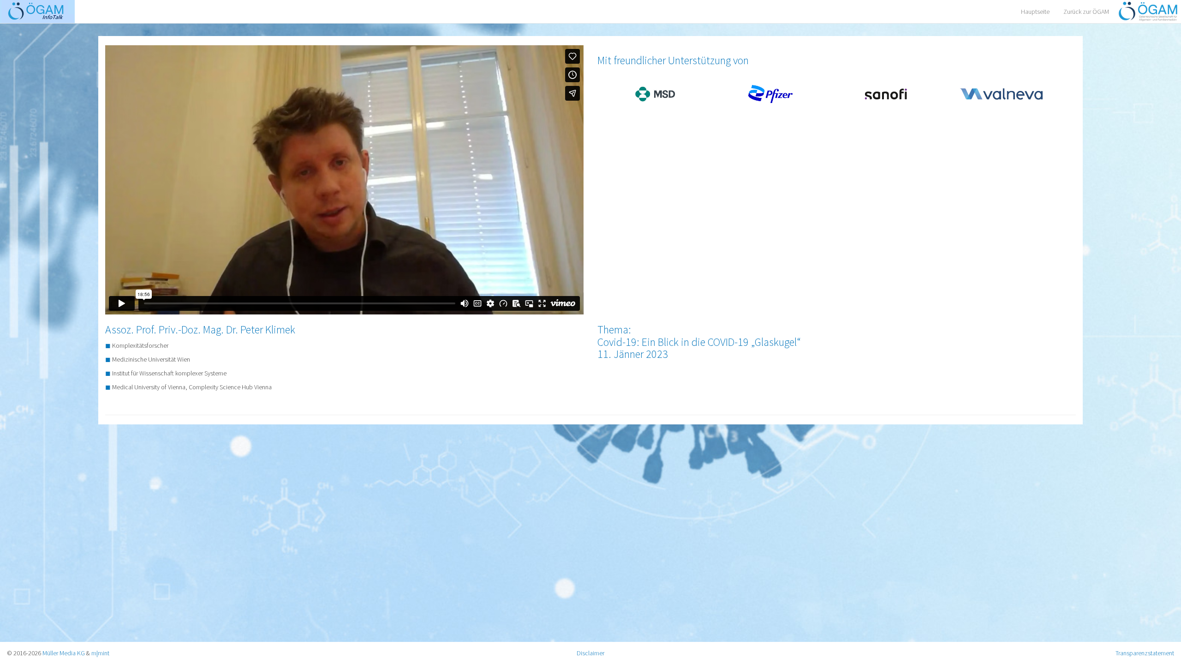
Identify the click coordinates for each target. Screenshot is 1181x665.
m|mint (100, 653)
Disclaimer (590, 653)
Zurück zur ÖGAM (1086, 11)
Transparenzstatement (1144, 653)
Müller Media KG (63, 653)
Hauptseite (1035, 11)
